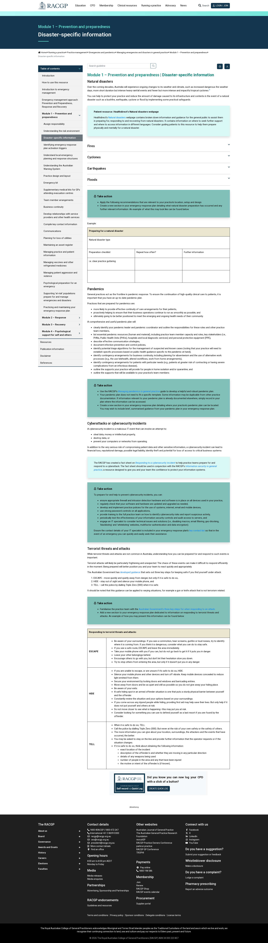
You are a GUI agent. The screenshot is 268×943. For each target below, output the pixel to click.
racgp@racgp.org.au (101, 836)
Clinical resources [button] (127, 5)
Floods (92, 180)
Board (41, 836)
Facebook (194, 830)
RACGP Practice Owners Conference (154, 843)
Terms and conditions (97, 915)
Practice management (77, 52)
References (46, 362)
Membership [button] (106, 5)
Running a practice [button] (151, 5)
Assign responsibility (54, 124)
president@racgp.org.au (103, 843)
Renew (139, 885)
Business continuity (53, 207)
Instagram (194, 839)
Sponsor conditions (134, 915)
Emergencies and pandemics (102, 52)
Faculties (43, 869)
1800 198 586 (145, 871)
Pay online (145, 867)
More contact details (101, 846)
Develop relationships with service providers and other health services (61, 216)
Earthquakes (96, 168)
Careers (42, 858)
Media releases (94, 875)
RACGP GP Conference (147, 849)
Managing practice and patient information (59, 253)
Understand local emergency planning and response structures (61, 157)
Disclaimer (45, 355)
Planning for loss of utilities (57, 238)
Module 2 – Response (54, 317)
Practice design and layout (57, 176)
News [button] (183, 5)
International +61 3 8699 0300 (104, 833)
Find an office (97, 849)
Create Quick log (158, 788)
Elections (43, 863)
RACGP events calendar (148, 892)
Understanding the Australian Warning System (58, 167)
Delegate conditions (155, 915)
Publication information (52, 349)
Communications (52, 231)
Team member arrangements (58, 200)
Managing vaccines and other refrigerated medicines (58, 264)
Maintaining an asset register (58, 244)
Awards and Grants (48, 847)
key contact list (197, 530)
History (42, 852)
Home (44, 52)
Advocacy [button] (170, 5)
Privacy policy (116, 915)
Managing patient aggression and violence (60, 274)
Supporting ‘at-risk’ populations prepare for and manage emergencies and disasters (59, 297)
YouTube (193, 843)
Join (138, 882)
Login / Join (221, 5)
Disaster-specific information (60, 137)
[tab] (80, 5)
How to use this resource (55, 82)
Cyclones (94, 157)
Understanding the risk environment (62, 131)
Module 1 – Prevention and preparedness (188, 52)
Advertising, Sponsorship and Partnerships (108, 890)
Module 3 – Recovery (53, 324)
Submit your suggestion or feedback (203, 854)
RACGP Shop (142, 889)
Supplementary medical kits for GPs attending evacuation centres (62, 191)
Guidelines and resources (99, 905)
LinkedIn (193, 836)
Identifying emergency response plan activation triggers (60, 146)
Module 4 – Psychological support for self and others (56, 333)
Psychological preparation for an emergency (60, 285)
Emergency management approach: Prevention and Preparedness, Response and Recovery (60, 103)
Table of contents (50, 68)
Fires (91, 146)
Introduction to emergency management (55, 91)
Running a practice (56, 52)
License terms (174, 915)
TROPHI (140, 852)
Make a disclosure (194, 866)
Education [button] (80, 5)
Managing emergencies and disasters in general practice (142, 52)
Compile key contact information (60, 224)
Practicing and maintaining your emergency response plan (59, 309)
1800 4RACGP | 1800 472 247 (103, 830)
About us (42, 831)
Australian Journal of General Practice (155, 830)
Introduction (48, 75)
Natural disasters (117, 117)
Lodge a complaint (194, 877)
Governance (44, 842)
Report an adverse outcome (199, 889)
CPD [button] (92, 5)
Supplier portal (143, 903)
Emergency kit (51, 182)
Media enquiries (95, 879)
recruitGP (140, 839)
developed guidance (130, 572)
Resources (45, 342)
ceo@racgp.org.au (100, 839)
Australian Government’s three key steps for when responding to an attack (177, 609)
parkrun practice (144, 846)
